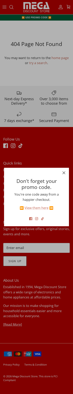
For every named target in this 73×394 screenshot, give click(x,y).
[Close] (63, 172)
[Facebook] (30, 218)
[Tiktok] (42, 218)
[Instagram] (36, 218)
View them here (36, 208)
